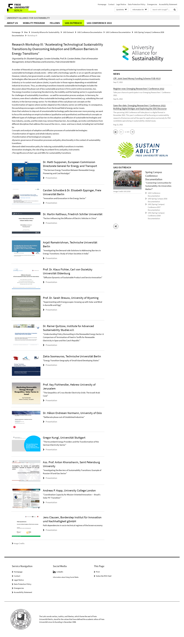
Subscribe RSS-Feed (103, 576)
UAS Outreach (73, 22)
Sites (26, 32)
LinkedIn (59, 572)
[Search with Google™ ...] (174, 10)
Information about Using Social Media (65, 577)
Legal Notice (121, 4)
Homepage (102, 4)
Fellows (55, 22)
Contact (111, 4)
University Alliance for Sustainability (28, 17)
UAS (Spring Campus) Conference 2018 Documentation (156, 216)
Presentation (51, 177)
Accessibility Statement (168, 4)
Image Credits (19, 543)
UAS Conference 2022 (99, 22)
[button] (115, 131)
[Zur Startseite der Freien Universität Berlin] (25, 8)
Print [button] (98, 572)
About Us (12, 22)
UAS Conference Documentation (89, 32)
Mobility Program (34, 22)
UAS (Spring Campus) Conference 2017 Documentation (156, 207)
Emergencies (152, 4)
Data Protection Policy (136, 4)
